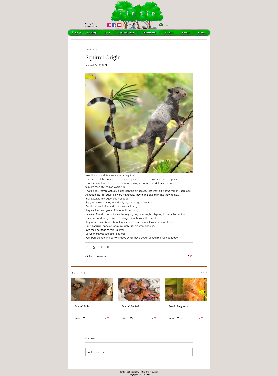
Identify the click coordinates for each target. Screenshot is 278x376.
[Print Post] (108, 247)
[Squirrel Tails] (92, 289)
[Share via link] (101, 247)
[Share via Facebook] (86, 247)
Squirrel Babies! (130, 306)
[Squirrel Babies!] (139, 289)
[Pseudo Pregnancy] (186, 289)
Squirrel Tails (82, 306)
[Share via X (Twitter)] (94, 247)
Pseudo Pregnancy (178, 306)
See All (204, 272)
